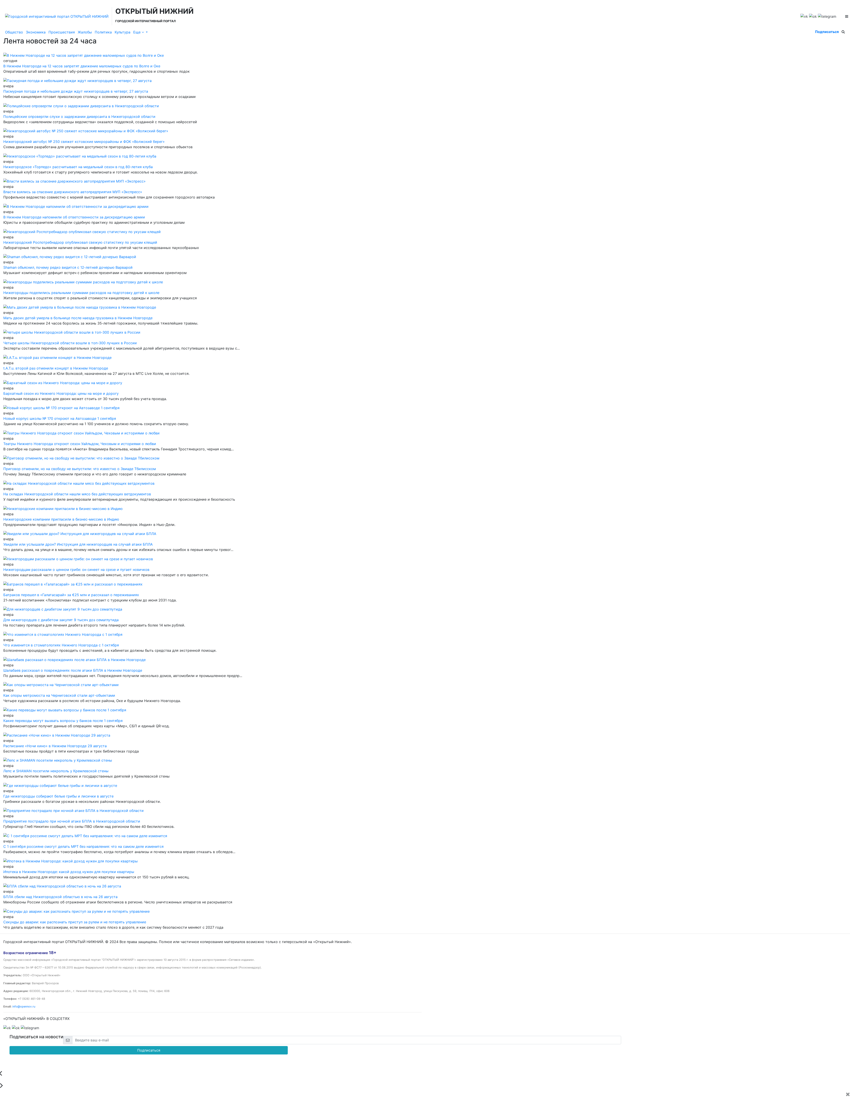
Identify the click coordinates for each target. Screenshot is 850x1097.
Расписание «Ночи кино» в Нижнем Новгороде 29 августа (55, 746)
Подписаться (827, 31)
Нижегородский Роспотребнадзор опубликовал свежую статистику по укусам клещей (80, 242)
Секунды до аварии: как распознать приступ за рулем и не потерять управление (74, 922)
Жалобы (85, 32)
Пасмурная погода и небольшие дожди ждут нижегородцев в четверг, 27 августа (75, 91)
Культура (122, 32)
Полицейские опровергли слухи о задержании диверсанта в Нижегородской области (79, 116)
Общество (14, 32)
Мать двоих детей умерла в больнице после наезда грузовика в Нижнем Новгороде (78, 318)
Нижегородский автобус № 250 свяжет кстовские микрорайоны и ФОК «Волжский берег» (84, 141)
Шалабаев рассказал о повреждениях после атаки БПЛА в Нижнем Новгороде (72, 670)
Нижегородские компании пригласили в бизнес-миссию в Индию (61, 519)
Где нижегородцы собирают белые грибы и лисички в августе (58, 796)
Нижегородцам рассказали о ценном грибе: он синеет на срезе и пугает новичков (76, 569)
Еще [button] (137, 32)
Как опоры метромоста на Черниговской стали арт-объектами (59, 695)
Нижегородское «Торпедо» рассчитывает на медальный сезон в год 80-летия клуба (78, 167)
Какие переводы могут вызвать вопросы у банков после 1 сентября (63, 720)
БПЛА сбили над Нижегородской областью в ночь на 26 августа (60, 897)
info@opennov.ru (23, 1006)
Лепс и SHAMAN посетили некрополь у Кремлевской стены (55, 771)
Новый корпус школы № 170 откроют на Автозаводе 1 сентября (59, 418)
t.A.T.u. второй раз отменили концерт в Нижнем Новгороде (55, 368)
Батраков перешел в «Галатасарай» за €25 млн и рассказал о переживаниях (71, 595)
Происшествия (61, 32)
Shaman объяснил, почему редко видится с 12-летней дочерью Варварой (68, 267)
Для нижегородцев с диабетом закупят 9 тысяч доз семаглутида (61, 620)
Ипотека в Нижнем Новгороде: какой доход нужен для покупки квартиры (68, 871)
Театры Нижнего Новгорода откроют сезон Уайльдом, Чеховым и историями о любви (79, 444)
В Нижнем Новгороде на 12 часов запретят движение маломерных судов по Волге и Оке (81, 66)
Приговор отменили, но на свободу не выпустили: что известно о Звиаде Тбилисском (79, 469)
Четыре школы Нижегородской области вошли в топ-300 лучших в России (70, 343)
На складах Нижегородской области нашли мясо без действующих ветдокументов (77, 494)
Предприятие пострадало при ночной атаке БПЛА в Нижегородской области (71, 821)
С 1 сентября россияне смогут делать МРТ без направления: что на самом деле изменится (83, 846)
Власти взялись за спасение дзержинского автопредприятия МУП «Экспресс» (72, 192)
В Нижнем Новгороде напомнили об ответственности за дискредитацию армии (74, 217)
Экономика (36, 32)
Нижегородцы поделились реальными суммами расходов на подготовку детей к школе (81, 292)
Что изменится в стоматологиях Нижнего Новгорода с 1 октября (61, 645)
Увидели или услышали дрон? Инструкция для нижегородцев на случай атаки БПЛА (78, 544)
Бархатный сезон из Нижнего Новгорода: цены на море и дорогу (61, 393)
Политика (103, 32)
